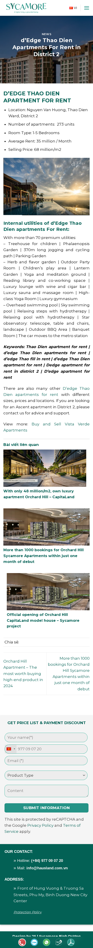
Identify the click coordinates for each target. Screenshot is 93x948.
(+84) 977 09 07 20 (47, 860)
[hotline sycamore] (34, 942)
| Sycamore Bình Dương (58, 936)
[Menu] (87, 8)
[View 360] (59, 942)
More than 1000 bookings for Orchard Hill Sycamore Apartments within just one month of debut (43, 556)
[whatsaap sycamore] (46, 942)
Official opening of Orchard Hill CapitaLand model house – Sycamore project (43, 620)
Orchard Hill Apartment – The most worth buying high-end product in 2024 (23, 673)
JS (34, 936)
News (46, 34)
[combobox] (10, 749)
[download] (71, 942)
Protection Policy (28, 912)
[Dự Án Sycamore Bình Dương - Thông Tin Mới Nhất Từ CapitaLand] (26, 8)
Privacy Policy (40, 825)
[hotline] (22, 942)
